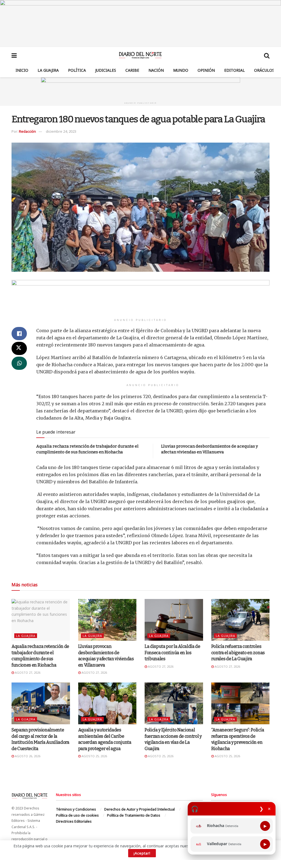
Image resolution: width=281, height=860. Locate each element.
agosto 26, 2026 (27, 756)
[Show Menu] (14, 55)
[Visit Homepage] (140, 55)
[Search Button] (266, 55)
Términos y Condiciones (76, 809)
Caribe (132, 70)
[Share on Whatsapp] (19, 363)
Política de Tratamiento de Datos (133, 815)
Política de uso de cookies (77, 815)
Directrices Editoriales (74, 821)
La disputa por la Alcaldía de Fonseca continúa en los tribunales (172, 652)
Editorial (234, 70)
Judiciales (105, 70)
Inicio (22, 70)
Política (77, 70)
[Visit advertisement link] (140, 23)
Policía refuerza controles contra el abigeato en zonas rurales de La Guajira (238, 652)
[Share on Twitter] (19, 348)
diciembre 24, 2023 (61, 131)
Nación (156, 70)
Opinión (206, 70)
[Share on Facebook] (19, 333)
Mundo (180, 70)
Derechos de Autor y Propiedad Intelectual (139, 809)
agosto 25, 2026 (94, 756)
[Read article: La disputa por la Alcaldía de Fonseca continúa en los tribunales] (174, 620)
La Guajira (48, 70)
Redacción (27, 131)
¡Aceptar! (142, 853)
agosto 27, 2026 (27, 672)
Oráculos (264, 70)
